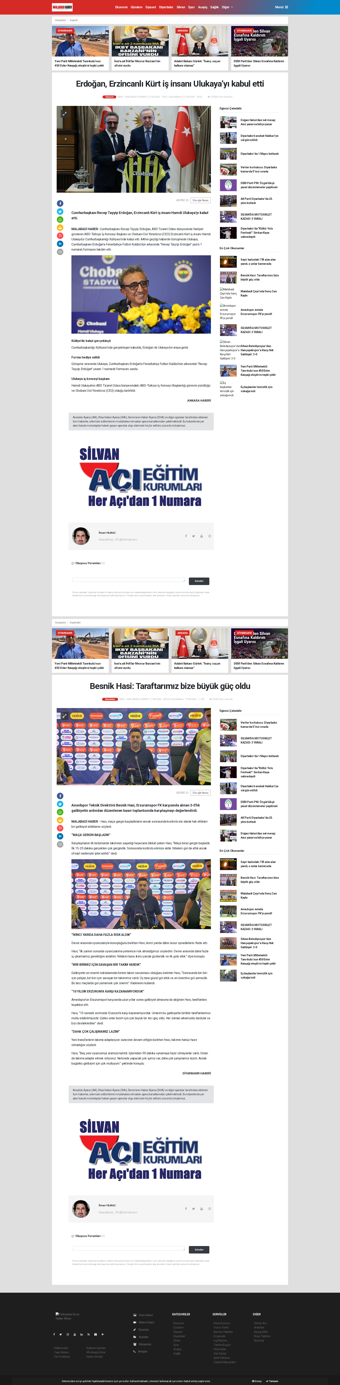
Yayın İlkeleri (61, 1352)
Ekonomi (121, 7)
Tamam (273, 1381)
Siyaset (150, 7)
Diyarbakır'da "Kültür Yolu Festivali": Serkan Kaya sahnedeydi (257, 232)
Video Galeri (146, 1322)
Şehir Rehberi (222, 1357)
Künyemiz (144, 1344)
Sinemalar (220, 1349)
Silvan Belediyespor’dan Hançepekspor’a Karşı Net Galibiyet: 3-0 (257, 350)
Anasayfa (60, 20)
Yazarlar (143, 1329)
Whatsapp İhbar (95, 1352)
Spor (191, 7)
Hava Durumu (222, 1323)
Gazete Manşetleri (225, 1362)
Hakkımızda (61, 1348)
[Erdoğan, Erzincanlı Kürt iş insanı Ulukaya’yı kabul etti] (134, 149)
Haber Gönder (94, 1356)
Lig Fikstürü (220, 1340)
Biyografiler (261, 1331)
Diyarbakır (166, 7)
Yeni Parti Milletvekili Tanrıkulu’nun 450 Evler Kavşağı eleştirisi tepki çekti (258, 370)
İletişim (142, 1351)
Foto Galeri (145, 1315)
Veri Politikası (62, 1356)
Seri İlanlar (220, 1353)
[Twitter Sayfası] (62, 1334)
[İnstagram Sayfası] (69, 1334)
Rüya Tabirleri (262, 1336)
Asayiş (202, 7)
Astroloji (259, 1340)
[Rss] (90, 1334)
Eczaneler (220, 1336)
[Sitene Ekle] (104, 1334)
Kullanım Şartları (96, 1348)
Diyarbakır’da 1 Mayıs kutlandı (260, 153)
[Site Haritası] (97, 1334)
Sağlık (214, 7)
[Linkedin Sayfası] (83, 1334)
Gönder (199, 581)
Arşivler (143, 1337)
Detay (258, 1381)
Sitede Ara (260, 1323)
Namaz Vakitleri (223, 1331)
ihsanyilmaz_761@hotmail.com (118, 539)
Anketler (259, 1327)
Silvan (181, 7)
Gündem (136, 7)
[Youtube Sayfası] (76, 1334)
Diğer (226, 7)
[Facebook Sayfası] (55, 1334)
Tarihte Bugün (222, 1344)
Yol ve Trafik (221, 1327)
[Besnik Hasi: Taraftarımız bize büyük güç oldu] (134, 746)
